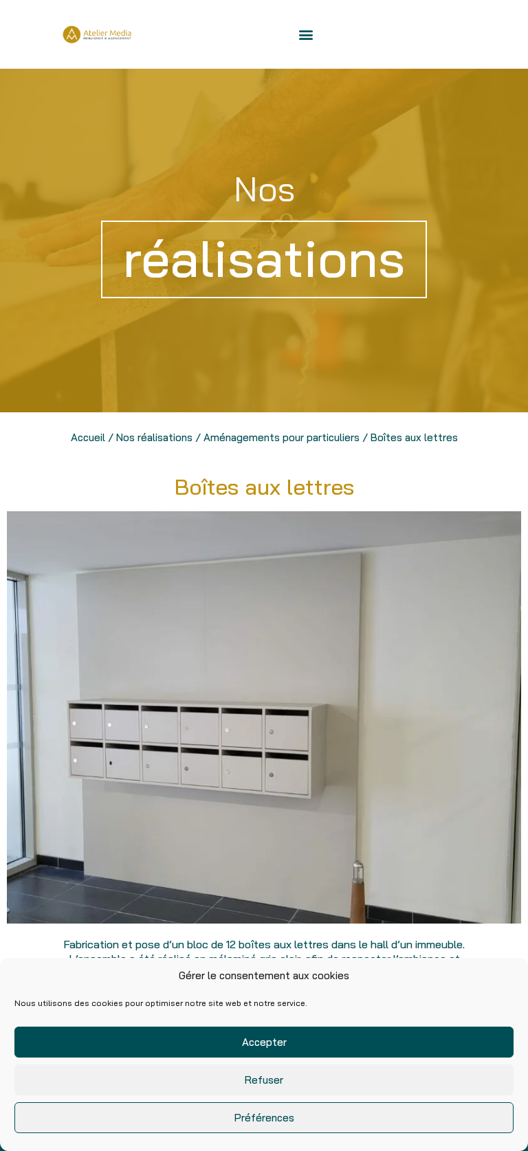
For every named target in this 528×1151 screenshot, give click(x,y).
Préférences (264, 1117)
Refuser (264, 1079)
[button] (305, 34)
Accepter (264, 1042)
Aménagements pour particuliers (282, 437)
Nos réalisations (154, 437)
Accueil (88, 437)
